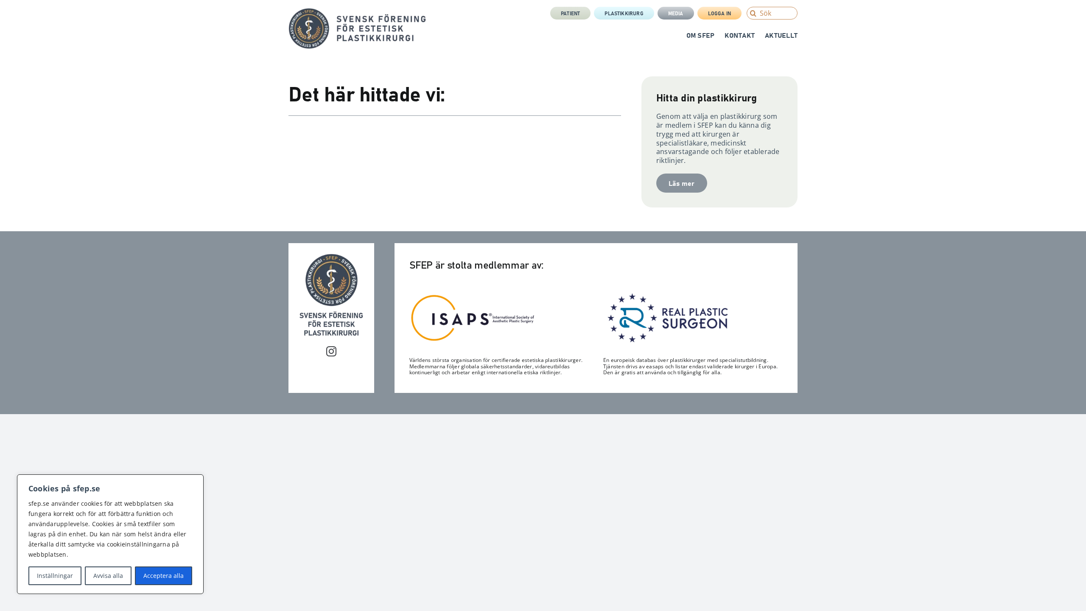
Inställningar (55, 576)
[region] (110, 534)
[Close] (195, 481)
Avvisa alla (108, 576)
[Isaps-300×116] (473, 296)
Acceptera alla (163, 576)
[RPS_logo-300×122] (667, 295)
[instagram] (331, 351)
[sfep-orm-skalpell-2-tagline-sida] (357, 11)
